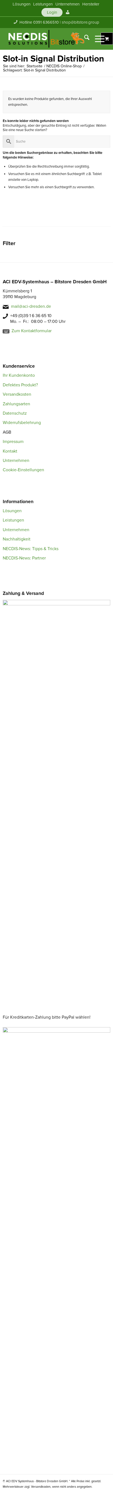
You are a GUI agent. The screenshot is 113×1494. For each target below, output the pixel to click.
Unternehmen (16, 460)
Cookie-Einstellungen (23, 470)
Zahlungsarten (16, 404)
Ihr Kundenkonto (19, 375)
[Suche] (84, 39)
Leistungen (13, 520)
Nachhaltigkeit (16, 539)
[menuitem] (21, 4)
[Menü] (96, 39)
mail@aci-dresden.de (31, 306)
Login (52, 12)
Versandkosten (17, 394)
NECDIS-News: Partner (24, 558)
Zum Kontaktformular (32, 331)
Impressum (13, 441)
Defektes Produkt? (20, 385)
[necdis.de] (47, 39)
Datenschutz (15, 413)
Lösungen (12, 511)
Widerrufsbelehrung (22, 422)
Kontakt (10, 451)
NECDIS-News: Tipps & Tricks (30, 548)
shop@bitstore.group (80, 22)
